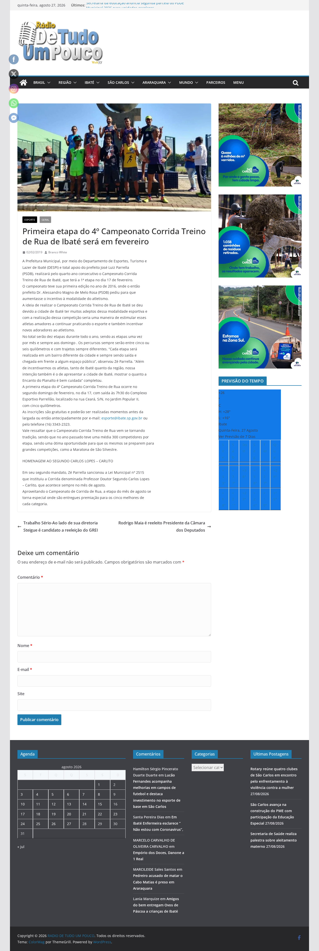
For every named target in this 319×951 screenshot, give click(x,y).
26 (54, 823)
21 (84, 814)
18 (38, 814)
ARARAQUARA (154, 82)
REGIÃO (65, 82)
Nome (24, 645)
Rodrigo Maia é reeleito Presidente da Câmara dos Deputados (161, 526)
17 (23, 814)
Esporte (29, 219)
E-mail (24, 669)
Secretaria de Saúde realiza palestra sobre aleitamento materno (273, 840)
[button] (48, 82)
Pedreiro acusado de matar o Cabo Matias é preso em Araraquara (158, 881)
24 (23, 823)
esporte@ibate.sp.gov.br (121, 418)
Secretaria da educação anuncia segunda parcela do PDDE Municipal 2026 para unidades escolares (135, 7)
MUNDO (186, 82)
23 (115, 814)
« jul (20, 846)
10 (23, 804)
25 (38, 823)
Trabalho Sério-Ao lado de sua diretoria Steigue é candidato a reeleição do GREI (60, 526)
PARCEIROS (215, 82)
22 (100, 814)
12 (54, 804)
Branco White (57, 252)
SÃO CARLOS (118, 82)
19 (54, 814)
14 (84, 804)
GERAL (45, 219)
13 (69, 804)
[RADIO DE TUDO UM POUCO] (23, 83)
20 (69, 814)
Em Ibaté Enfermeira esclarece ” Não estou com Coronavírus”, (158, 823)
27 (69, 823)
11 (38, 804)
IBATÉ (89, 82)
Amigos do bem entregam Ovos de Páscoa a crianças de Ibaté (156, 905)
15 (100, 804)
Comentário (30, 577)
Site (20, 693)
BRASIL (39, 82)
